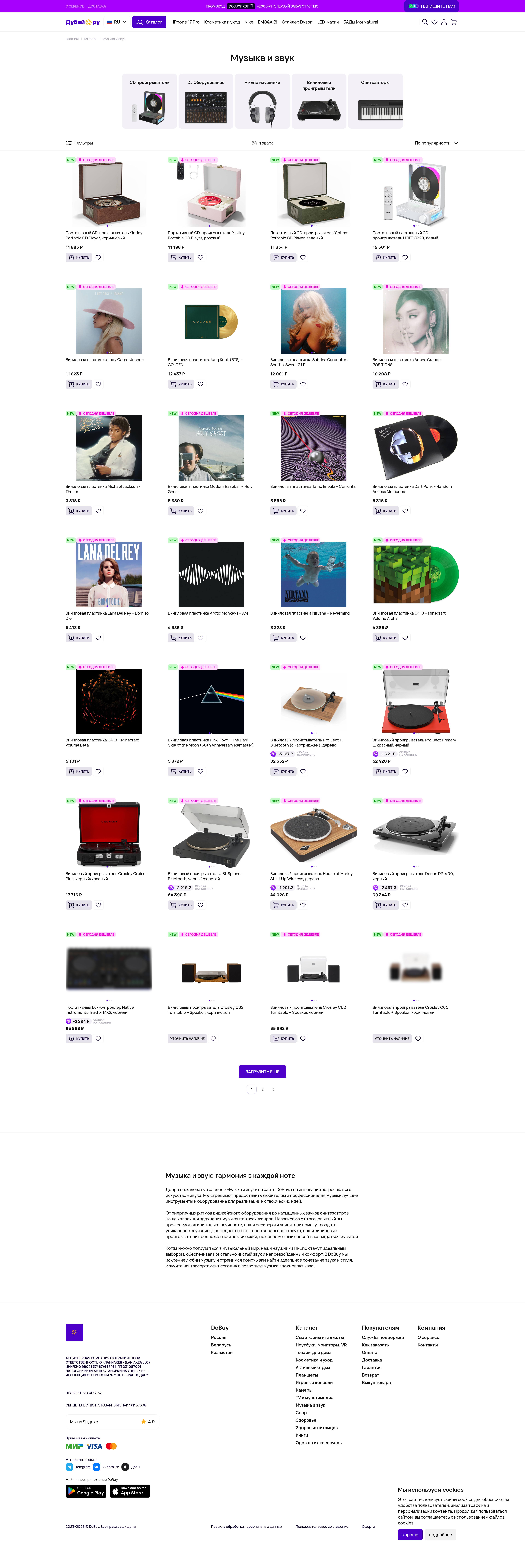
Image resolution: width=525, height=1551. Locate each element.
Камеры (304, 1390)
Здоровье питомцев (317, 1427)
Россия (218, 1337)
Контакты (428, 1345)
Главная (72, 38)
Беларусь (221, 1345)
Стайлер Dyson (297, 22)
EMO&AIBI (267, 22)
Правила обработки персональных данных (246, 1526)
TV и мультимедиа (314, 1397)
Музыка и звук (114, 38)
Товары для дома (314, 1352)
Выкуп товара (376, 1382)
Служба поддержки (383, 1337)
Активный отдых (313, 1367)
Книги (302, 1435)
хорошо (410, 1534)
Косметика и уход (222, 22)
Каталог (90, 38)
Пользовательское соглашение (322, 1526)
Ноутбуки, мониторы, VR (321, 1345)
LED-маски (328, 22)
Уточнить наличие (187, 1038)
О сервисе (75, 6)
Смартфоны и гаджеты (320, 1337)
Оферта (368, 1526)
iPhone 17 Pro (186, 22)
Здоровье (306, 1420)
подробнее (440, 1534)
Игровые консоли (314, 1382)
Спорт (302, 1412)
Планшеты (307, 1375)
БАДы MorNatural (360, 22)
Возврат (370, 1375)
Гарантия (372, 1367)
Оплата (369, 1352)
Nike (249, 22)
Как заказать (375, 1345)
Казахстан (222, 1352)
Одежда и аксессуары (319, 1442)
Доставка (97, 6)
